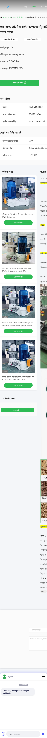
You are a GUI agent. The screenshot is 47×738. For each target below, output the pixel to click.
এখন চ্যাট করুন (18, 82)
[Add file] (3, 734)
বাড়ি (25, 6)
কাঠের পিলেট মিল (18, 17)
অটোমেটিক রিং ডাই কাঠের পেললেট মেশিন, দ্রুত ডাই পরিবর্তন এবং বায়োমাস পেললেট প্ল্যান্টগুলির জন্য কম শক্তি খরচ (17, 325)
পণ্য (34, 6)
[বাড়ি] (10, 6)
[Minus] (43, 676)
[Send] (43, 734)
